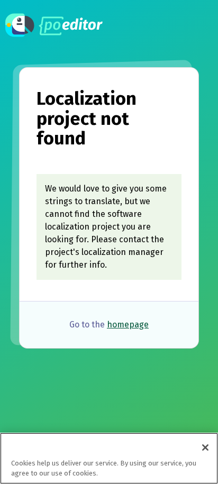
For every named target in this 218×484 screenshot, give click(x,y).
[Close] (205, 447)
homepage (128, 324)
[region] (109, 458)
